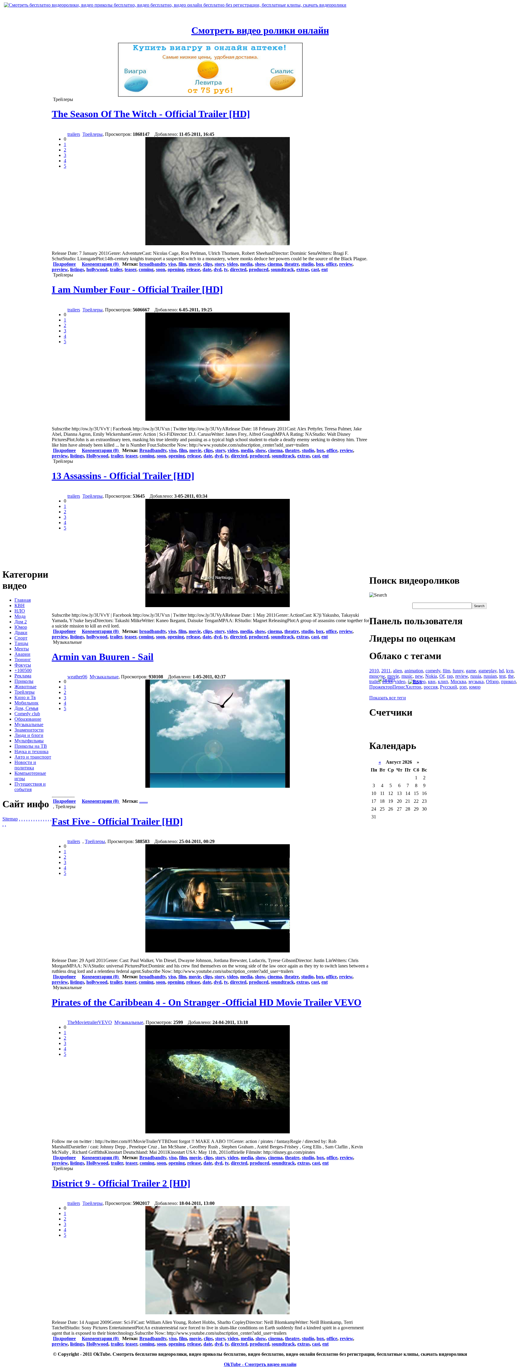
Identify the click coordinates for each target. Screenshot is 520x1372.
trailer (116, 269)
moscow (377, 676)
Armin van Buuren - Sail (102, 656)
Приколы (23, 681)
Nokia (431, 676)
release (193, 269)
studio (307, 264)
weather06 (77, 676)
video (232, 264)
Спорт (20, 637)
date (207, 269)
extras (302, 269)
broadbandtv (152, 264)
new (419, 676)
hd (501, 670)
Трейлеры (24, 692)
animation (413, 670)
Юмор (20, 627)
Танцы (21, 643)
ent (324, 269)
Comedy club (27, 713)
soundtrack (282, 269)
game (471, 670)
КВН (19, 605)
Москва (458, 681)
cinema (275, 264)
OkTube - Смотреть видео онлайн (260, 1364)
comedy (433, 670)
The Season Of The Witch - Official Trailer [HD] (151, 113)
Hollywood (97, 455)
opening (176, 269)
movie (195, 264)
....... (143, 801)
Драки (20, 632)
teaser (130, 269)
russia (475, 676)
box (319, 264)
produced (258, 269)
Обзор (492, 681)
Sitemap (10, 818)
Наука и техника (31, 751)
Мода (20, 616)
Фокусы (22, 665)
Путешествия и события (30, 786)
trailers (73, 134)
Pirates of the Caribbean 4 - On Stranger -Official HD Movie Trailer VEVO (206, 1002)
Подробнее (64, 264)
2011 (386, 670)
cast (315, 269)
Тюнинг (22, 659)
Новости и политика (25, 765)
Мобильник (26, 702)
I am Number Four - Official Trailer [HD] (137, 289)
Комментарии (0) (101, 264)
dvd (217, 269)
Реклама (22, 675)
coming (146, 269)
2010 (374, 670)
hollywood (96, 269)
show (260, 264)
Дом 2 (20, 621)
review (345, 264)
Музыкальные (28, 724)
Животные (25, 686)
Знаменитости (29, 729)
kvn (509, 670)
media (246, 264)
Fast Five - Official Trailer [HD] (117, 821)
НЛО (19, 610)
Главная (22, 600)
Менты (21, 648)
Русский (448, 686)
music (407, 676)
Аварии (22, 654)
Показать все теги (387, 697)
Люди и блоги (28, 735)
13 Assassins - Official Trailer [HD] (123, 475)
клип (443, 681)
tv (226, 269)
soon (160, 269)
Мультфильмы (29, 740)
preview (60, 269)
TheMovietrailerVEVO (89, 1022)
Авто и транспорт (32, 756)
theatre (291, 264)
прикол (508, 681)
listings (77, 269)
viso (172, 264)
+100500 (23, 670)
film (182, 264)
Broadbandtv (152, 450)
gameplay (487, 670)
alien (397, 670)
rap (450, 676)
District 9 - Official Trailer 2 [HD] (121, 1183)
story (219, 264)
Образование (27, 719)
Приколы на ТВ (30, 746)
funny (458, 670)
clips (207, 264)
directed (238, 269)
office (331, 264)
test (502, 676)
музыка (476, 681)
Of (441, 676)
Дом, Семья (26, 708)
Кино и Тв (25, 697)
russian (490, 676)
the (511, 676)
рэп (463, 686)
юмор (475, 686)
